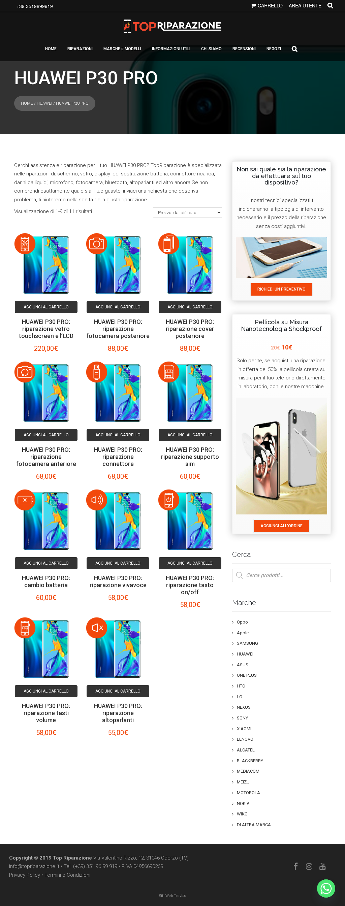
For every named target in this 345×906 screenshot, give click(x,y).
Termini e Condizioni (67, 875)
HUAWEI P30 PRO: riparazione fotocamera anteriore (46, 456)
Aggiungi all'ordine (281, 526)
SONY (242, 717)
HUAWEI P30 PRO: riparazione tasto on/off (190, 585)
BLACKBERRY (250, 760)
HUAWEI (44, 103)
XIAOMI (244, 728)
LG (239, 696)
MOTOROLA (248, 792)
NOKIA (243, 803)
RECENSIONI (244, 48)
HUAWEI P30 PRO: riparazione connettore (118, 456)
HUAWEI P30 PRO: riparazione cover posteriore (190, 328)
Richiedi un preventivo (281, 289)
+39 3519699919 (35, 6)
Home (27, 103)
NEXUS (244, 707)
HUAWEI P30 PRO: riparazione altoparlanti (118, 713)
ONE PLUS (247, 675)
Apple (243, 632)
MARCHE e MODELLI (122, 48)
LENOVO (245, 739)
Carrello (270, 5)
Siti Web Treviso (172, 896)
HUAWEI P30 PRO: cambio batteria (46, 581)
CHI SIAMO (211, 48)
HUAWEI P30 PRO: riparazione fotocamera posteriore (118, 328)
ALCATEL (246, 749)
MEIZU (243, 781)
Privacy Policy (24, 875)
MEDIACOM (248, 771)
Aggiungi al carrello (46, 307)
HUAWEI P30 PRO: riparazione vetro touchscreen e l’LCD (46, 328)
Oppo (242, 622)
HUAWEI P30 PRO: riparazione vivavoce (118, 581)
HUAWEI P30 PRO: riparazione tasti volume (46, 713)
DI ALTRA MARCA (254, 824)
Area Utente (305, 5)
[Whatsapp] (326, 888)
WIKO (242, 813)
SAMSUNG (247, 643)
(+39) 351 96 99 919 (95, 866)
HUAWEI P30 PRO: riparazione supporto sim (190, 456)
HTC (241, 686)
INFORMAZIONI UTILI (171, 48)
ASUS (242, 664)
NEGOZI (273, 48)
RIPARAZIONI (80, 48)
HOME (51, 48)
